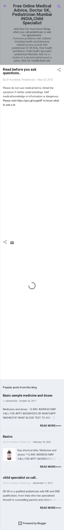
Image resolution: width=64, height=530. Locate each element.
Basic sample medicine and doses (27, 395)
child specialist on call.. (20, 477)
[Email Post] (12, 244)
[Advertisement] (32, 138)
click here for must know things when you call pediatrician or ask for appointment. (32, 32)
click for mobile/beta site (35, 60)
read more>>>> (50, 425)
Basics (7, 436)
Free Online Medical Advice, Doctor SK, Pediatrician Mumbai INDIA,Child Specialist (32, 14)
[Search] (59, 7)
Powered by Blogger (34, 523)
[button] (59, 70)
